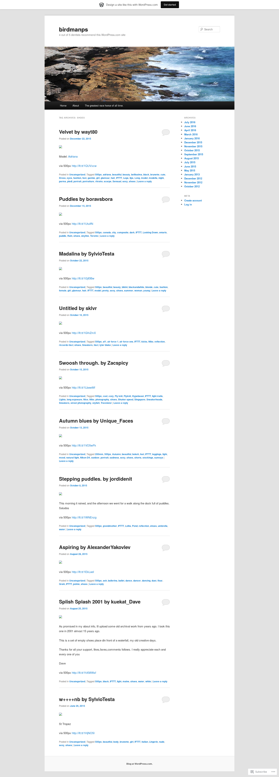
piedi (69, 181)
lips (131, 178)
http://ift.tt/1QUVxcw (84, 166)
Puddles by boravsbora (86, 198)
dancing (146, 580)
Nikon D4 (85, 457)
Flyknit (127, 396)
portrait (77, 181)
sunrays (158, 457)
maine (126, 681)
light (164, 454)
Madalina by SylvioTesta (86, 253)
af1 (104, 341)
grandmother (110, 526)
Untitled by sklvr (78, 308)
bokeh (135, 454)
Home (63, 105)
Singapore (139, 399)
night (161, 178)
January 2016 (192, 138)
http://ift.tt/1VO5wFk (84, 445)
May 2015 (189, 170)
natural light (72, 457)
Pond (135, 526)
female (62, 290)
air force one (126, 341)
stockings (148, 457)
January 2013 (192, 174)
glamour (105, 178)
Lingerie (153, 741)
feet (84, 178)
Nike (150, 341)
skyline (85, 235)
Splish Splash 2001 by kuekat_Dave (99, 601)
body (116, 741)
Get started (170, 4)
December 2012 (193, 178)
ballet (121, 580)
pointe (76, 584)
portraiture (88, 181)
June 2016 (190, 126)
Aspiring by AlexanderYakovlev (94, 547)
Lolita (128, 526)
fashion (77, 178)
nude (161, 741)
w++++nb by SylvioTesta (87, 699)
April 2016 (190, 130)
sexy (125, 181)
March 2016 (191, 134)
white (148, 681)
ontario (163, 232)
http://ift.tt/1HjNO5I (83, 733)
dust (154, 580)
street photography (81, 403)
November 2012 (193, 182)
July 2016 (189, 122)
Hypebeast (138, 396)
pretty (105, 290)
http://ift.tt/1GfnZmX (84, 333)
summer (128, 290)
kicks (144, 341)
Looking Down (150, 232)
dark (132, 232)
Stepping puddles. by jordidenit (95, 478)
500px (98, 174)
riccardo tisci (66, 345)
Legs (125, 178)
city (114, 232)
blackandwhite (136, 287)
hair (113, 178)
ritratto (99, 181)
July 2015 (189, 162)
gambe (91, 178)
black (146, 174)
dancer (137, 580)
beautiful (116, 174)
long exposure (74, 399)
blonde (149, 287)
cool (105, 396)
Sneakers (87, 345)
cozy (111, 396)
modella (153, 178)
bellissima (136, 174)
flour (160, 580)
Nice (85, 399)
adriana (107, 174)
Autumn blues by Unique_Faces (96, 420)
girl (98, 178)
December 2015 (193, 142)
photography (102, 399)
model (144, 178)
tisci (96, 345)
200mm (99, 454)
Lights (62, 399)
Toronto (94, 235)
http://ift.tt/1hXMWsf (84, 672)
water (62, 529)
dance (128, 580)
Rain (69, 235)
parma (62, 181)
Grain (62, 584)
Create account (193, 200)
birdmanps (73, 29)
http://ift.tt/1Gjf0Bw (83, 278)
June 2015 (190, 166)
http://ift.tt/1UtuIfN (82, 224)
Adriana (73, 156)
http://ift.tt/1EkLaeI (83, 572)
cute (163, 174)
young (146, 290)
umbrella (162, 526)
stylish (96, 403)
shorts (137, 457)
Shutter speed (125, 399)
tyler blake (105, 345)
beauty (126, 174)
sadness (114, 457)
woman (138, 290)
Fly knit (119, 396)
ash (105, 580)
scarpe (107, 181)
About (76, 105)
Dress (62, 178)
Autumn (116, 454)
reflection (159, 341)
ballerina (112, 580)
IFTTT (119, 178)
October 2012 (192, 186)
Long (137, 178)
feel (142, 454)
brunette (154, 174)
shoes (132, 181)
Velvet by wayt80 (78, 131)
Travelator (106, 403)
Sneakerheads (154, 399)
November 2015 (193, 146)
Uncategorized (77, 174)
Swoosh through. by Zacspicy (93, 362)
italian (145, 741)
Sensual (117, 181)
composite (122, 232)
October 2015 (192, 150)
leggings (156, 454)
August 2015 (191, 158)
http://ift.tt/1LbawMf (83, 387)
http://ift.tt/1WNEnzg (84, 517)
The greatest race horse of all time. (104, 105)
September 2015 (193, 154)
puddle (62, 235)
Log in (188, 204)
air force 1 (112, 341)
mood (62, 457)
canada (107, 232)
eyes (69, 178)
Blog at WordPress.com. (139, 763)
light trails (157, 396)
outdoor (95, 457)
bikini (125, 287)
